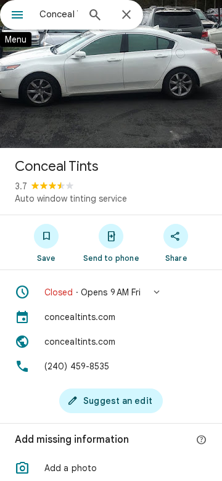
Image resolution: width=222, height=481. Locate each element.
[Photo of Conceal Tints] (111, 74)
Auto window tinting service (71, 198)
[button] (111, 292)
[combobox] (58, 14)
